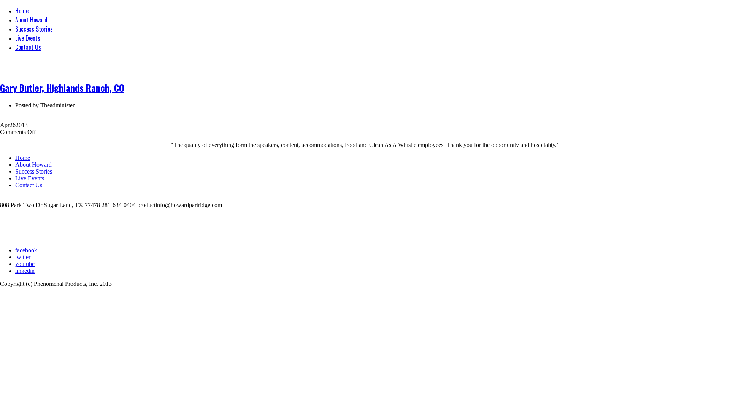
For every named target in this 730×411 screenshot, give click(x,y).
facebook (26, 250)
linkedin (25, 271)
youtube (25, 264)
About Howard (31, 19)
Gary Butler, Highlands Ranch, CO (62, 87)
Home (22, 10)
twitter (22, 257)
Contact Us (28, 47)
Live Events (27, 38)
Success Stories (34, 28)
